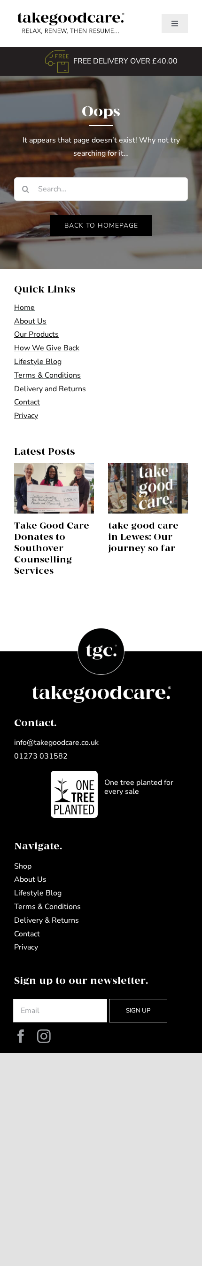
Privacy (26, 947)
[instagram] (44, 1037)
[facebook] (21, 1037)
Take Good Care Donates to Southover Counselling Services (51, 549)
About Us (30, 321)
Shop (22, 866)
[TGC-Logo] (69, 13)
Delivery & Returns (46, 920)
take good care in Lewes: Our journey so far (143, 537)
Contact (27, 934)
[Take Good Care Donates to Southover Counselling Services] (54, 488)
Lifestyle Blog (38, 361)
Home (24, 307)
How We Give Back (46, 348)
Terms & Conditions (47, 375)
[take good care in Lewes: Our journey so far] (148, 488)
